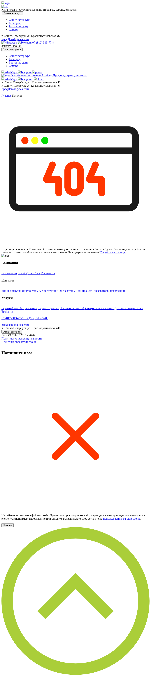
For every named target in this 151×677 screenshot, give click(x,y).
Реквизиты (48, 273)
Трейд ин (7, 311)
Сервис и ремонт (48, 308)
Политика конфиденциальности (21, 338)
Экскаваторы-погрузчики (109, 290)
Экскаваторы (67, 290)
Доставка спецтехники (129, 308)
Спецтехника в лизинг (99, 308)
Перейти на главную (113, 252)
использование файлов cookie (121, 518)
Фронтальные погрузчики (41, 290)
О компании (9, 273)
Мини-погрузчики (13, 290)
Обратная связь (12, 331)
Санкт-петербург (19, 19)
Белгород (14, 23)
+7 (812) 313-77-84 (43, 42)
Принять (7, 525)
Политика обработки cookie (18, 341)
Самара (13, 29)
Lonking (23, 273)
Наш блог (34, 273)
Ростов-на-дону (18, 26)
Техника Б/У (84, 290)
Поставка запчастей (72, 308)
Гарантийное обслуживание (19, 308)
